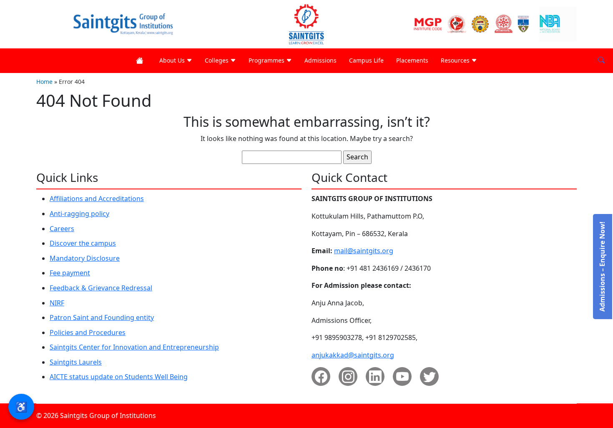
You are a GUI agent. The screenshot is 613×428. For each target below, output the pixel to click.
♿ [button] (21, 406)
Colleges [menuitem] (217, 60)
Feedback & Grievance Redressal (101, 287)
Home (44, 82)
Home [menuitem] (141, 60)
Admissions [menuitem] (320, 60)
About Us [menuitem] (172, 60)
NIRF (57, 302)
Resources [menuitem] (456, 60)
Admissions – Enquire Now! (602, 267)
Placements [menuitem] (412, 60)
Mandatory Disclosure (85, 258)
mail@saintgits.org (363, 250)
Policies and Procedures (88, 332)
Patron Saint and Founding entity (102, 317)
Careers (62, 228)
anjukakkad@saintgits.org (353, 355)
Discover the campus (83, 243)
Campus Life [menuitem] (366, 60)
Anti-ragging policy (79, 213)
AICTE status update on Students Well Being (119, 376)
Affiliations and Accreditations (97, 198)
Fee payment (70, 272)
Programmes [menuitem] (267, 60)
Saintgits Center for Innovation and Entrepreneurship (134, 347)
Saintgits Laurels (76, 362)
